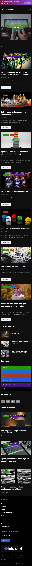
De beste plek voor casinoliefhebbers (15, 229)
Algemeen (6, 174)
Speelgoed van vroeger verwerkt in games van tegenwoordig (14, 152)
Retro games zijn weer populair (13, 266)
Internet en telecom (14, 55)
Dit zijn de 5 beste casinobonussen (14, 191)
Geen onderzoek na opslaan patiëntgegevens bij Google (19, 351)
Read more (6, 87)
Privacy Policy (5, 526)
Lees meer (27, 2)
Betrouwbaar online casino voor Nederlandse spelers (13, 113)
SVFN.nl (5, 540)
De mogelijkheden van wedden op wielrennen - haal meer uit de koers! (15, 73)
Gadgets (12, 287)
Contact (3, 524)
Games (5, 55)
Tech (5, 176)
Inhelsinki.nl (20, 563)
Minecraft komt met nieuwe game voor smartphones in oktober (14, 305)
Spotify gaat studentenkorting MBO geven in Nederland (15, 460)
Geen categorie (16, 380)
